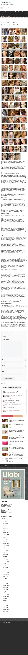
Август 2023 (5, 528)
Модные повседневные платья (12, 400)
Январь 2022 (5, 539)
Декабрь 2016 (6, 585)
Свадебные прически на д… (16, 430)
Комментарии (18, 387)
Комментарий (4, 339)
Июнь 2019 (5, 552)
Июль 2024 (5, 521)
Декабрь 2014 (6, 596)
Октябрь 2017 (6, 572)
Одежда (10, 20)
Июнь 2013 (5, 604)
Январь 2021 (5, 541)
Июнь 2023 (5, 530)
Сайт (3, 371)
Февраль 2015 (6, 594)
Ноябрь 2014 (5, 598)
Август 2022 (5, 536)
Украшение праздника (5, 16)
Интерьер (7, 11)
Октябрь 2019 (6, 548)
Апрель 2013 (5, 605)
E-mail (3, 365)
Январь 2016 (5, 589)
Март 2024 (5, 525)
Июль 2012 (5, 613)
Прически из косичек (9, 22)
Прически (20, 24)
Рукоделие (3, 14)
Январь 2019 (5, 559)
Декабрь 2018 (6, 561)
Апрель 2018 (5, 567)
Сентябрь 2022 (6, 534)
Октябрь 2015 (6, 591)
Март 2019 (5, 556)
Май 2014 (5, 600)
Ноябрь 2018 (5, 563)
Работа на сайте (8, 465)
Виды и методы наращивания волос (13, 410)
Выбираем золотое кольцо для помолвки (14, 391)
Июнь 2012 (5, 614)
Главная (2, 11)
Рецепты (24, 11)
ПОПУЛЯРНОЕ (6, 416)
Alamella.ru (8, 622)
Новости (15, 465)
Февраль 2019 (6, 558)
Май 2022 (5, 537)
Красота (12, 11)
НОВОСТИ (16, 416)
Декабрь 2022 (6, 532)
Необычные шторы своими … (16, 458)
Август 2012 (5, 611)
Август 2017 (5, 576)
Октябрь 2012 (6, 609)
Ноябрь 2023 (5, 526)
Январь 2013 (5, 607)
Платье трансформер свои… (16, 424)
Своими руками (14, 14)
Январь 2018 (5, 569)
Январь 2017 (5, 583)
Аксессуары (16, 20)
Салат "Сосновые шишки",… (16, 453)
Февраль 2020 (6, 547)
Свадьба (8, 14)
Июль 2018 (5, 565)
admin (8, 392)
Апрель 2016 (5, 587)
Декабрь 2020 (6, 543)
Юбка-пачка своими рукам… (16, 441)
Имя (3, 359)
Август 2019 (5, 550)
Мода (16, 11)
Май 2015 (5, 592)
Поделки (22, 20)
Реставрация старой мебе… (16, 436)
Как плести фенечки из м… (16, 419)
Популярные (11, 387)
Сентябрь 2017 (6, 574)
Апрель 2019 (5, 554)
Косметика (4, 20)
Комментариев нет (13, 392)
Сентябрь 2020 (6, 545)
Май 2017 (5, 580)
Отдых (19, 11)
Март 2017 (5, 581)
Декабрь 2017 (6, 570)
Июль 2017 (5, 578)
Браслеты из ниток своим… (16, 447)
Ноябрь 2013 (5, 602)
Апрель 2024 (5, 523)
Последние (4, 387)
